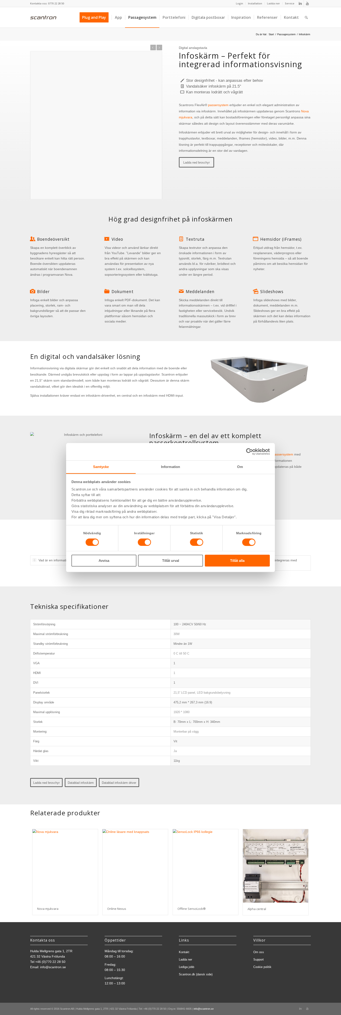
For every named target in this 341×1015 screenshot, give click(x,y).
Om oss (258, 952)
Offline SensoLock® (191, 909)
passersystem (218, 105)
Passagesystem (286, 34)
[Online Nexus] (135, 865)
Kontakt (184, 952)
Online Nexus (116, 909)
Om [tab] (240, 467)
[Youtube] (307, 3)
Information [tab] (170, 467)
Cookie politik (262, 967)
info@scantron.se (53, 967)
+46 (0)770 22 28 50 (50, 962)
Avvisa (104, 561)
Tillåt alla (237, 561)
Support (258, 959)
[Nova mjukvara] (65, 865)
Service (289, 3)
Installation (255, 3)
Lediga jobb (186, 967)
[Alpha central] (275, 866)
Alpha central (257, 909)
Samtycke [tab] (101, 467)
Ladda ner (273, 3)
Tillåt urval (170, 561)
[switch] (144, 542)
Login (239, 3)
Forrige (153, 47)
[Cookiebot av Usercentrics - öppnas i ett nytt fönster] (249, 451)
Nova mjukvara (47, 909)
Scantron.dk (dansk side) (195, 974)
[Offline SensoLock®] (205, 865)
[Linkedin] (300, 3)
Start (271, 34)
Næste (159, 47)
